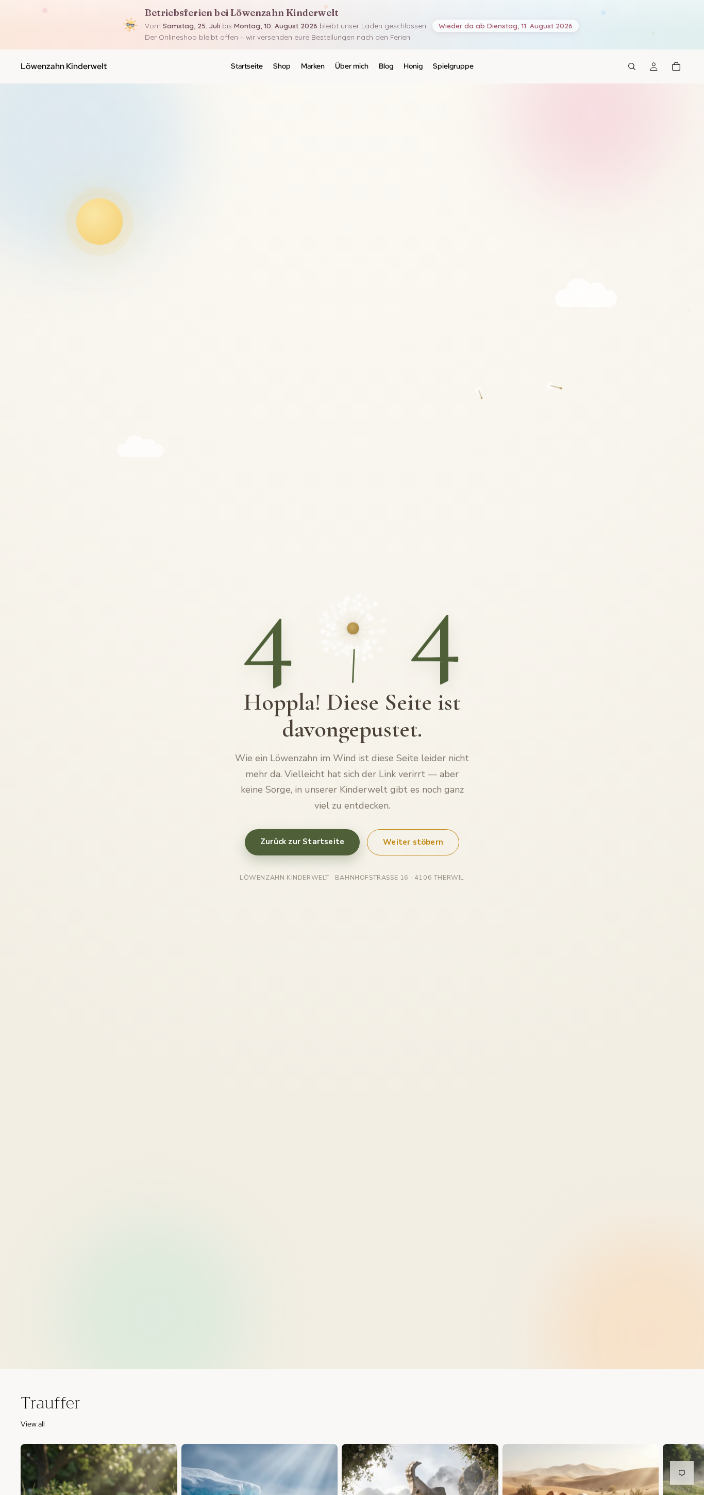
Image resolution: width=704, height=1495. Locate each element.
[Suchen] (632, 66)
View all (33, 1424)
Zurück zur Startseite (302, 841)
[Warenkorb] (676, 66)
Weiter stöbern (413, 841)
